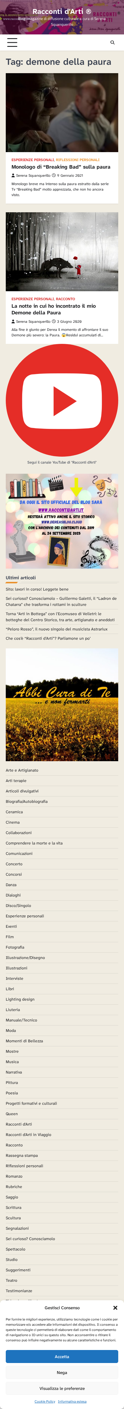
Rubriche (14, 1186)
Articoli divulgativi (22, 791)
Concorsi (14, 874)
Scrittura (13, 1207)
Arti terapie (16, 780)
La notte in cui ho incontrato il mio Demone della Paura (54, 309)
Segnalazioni (17, 1228)
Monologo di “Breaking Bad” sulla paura (61, 166)
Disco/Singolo (18, 905)
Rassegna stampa (22, 1155)
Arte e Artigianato (22, 770)
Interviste (14, 978)
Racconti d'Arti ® (62, 11)
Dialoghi (13, 895)
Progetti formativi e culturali (31, 1103)
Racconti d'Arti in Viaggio (28, 1134)
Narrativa (14, 1072)
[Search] (112, 42)
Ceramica (14, 811)
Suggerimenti (18, 1269)
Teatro (11, 1280)
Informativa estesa (72, 1401)
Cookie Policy (45, 1401)
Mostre (12, 1051)
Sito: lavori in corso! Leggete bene (37, 589)
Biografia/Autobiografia (27, 801)
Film (10, 936)
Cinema (13, 822)
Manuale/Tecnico (21, 1020)
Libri (10, 988)
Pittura (12, 1082)
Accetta (62, 1357)
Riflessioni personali (77, 160)
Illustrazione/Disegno (25, 957)
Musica (12, 1061)
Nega (62, 1372)
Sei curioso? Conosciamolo (30, 1238)
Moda (11, 1030)
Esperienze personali (33, 160)
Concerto (14, 863)
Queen (12, 1113)
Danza (11, 884)
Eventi (11, 926)
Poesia (12, 1093)
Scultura (13, 1217)
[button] (115, 1308)
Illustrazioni (16, 968)
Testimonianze (19, 1290)
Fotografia (15, 947)
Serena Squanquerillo (33, 175)
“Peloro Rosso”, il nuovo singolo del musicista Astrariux (57, 629)
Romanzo (14, 1176)
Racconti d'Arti (19, 1124)
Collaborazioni (19, 832)
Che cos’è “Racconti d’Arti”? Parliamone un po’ (48, 638)
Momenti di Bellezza (24, 1040)
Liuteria (13, 1009)
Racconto (65, 299)
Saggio (12, 1197)
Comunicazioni (19, 853)
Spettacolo (15, 1249)
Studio (12, 1259)
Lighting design (20, 999)
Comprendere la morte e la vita (34, 843)
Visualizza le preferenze (62, 1388)
